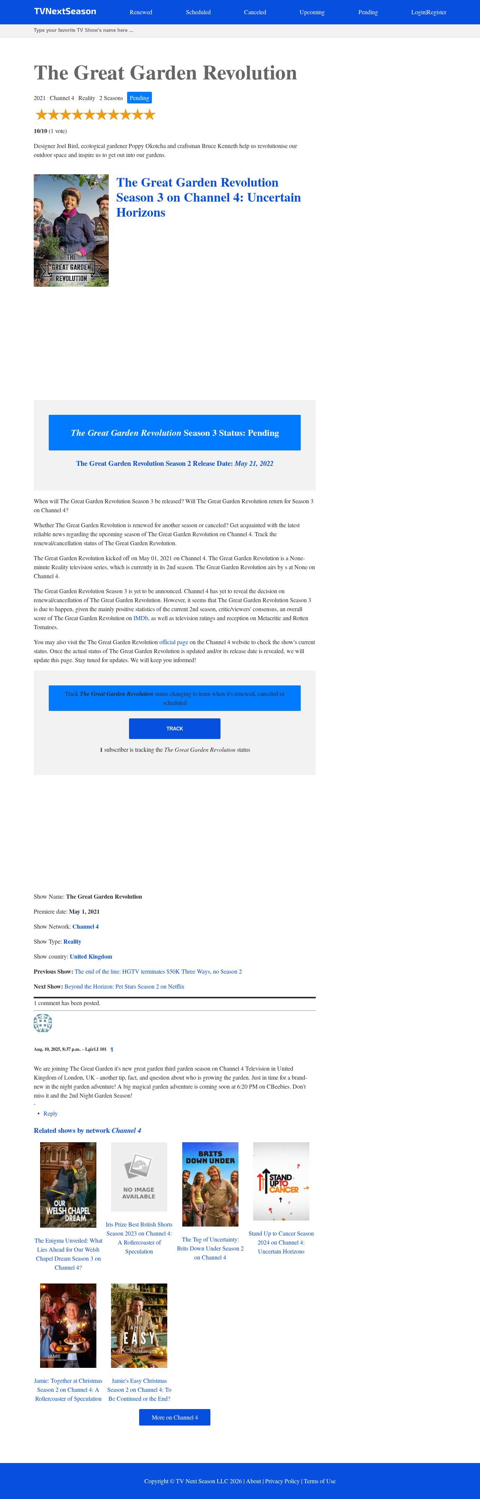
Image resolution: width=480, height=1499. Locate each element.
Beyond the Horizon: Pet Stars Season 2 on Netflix (124, 986)
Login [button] (418, 12)
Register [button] (436, 12)
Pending (368, 12)
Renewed (141, 12)
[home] (65, 12)
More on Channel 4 (175, 1417)
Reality (72, 941)
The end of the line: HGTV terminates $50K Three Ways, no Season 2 (158, 971)
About (253, 1481)
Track (174, 729)
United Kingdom (91, 956)
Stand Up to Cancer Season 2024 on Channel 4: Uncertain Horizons (281, 1242)
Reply (51, 1113)
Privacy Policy (282, 1481)
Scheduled (198, 12)
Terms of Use (320, 1481)
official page (173, 642)
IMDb (141, 618)
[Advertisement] (175, 341)
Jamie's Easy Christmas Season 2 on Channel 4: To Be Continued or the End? (139, 1389)
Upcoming (312, 12)
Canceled (255, 12)
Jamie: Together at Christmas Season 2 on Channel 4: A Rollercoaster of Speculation (68, 1389)
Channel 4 (85, 926)
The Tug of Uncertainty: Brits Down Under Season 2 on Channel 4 (210, 1248)
